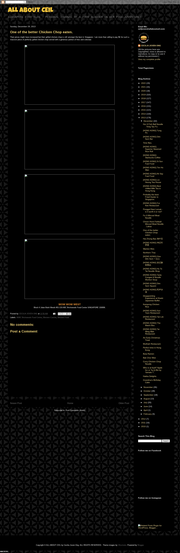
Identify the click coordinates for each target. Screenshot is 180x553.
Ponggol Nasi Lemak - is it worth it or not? (153, 210)
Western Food (63, 317)
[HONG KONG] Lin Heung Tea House (152, 181)
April (146, 410)
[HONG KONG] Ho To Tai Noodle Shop (152, 270)
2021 (143, 87)
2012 (143, 419)
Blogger (141, 545)
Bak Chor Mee (149, 358)
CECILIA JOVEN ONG (151, 45)
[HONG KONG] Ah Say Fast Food (153, 175)
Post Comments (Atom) (75, 410)
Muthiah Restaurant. (152, 344)
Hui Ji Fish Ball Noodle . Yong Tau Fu (153, 125)
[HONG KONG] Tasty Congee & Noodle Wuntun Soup (152, 277)
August (147, 399)
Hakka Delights (149, 376)
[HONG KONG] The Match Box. (151, 324)
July (146, 402)
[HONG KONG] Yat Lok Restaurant (153, 318)
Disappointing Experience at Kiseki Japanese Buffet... (153, 298)
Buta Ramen (148, 354)
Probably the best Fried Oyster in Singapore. (151, 196)
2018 (143, 98)
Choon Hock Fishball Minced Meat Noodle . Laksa (153, 224)
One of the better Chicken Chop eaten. (150, 232)
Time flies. (147, 143)
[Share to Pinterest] (69, 313)
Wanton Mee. (149, 249)
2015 (143, 110)
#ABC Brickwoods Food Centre (29, 317)
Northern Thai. (149, 252)
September (149, 395)
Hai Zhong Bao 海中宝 (153, 239)
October (147, 391)
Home (70, 403)
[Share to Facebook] (67, 313)
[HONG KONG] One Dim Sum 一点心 (152, 257)
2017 (143, 102)
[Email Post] (54, 314)
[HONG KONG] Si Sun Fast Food (153, 162)
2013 (143, 117)
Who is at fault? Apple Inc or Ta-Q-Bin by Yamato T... (152, 370)
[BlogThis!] (61, 313)
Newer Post (16, 403)
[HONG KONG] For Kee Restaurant (151, 204)
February (148, 414)
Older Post (124, 403)
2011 (143, 423)
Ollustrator (122, 545)
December (148, 121)
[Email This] (59, 313)
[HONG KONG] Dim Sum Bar (151, 138)
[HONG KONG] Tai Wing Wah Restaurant (151, 331)
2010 (143, 426)
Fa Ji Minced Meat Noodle (151, 216)
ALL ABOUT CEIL (30, 10)
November (148, 387)
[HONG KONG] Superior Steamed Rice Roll (152, 149)
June (146, 406)
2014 (143, 114)
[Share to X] (64, 313)
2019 (143, 94)
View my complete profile (149, 59)
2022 (143, 83)
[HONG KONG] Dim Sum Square (151, 284)
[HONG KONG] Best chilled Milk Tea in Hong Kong (152, 188)
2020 (143, 91)
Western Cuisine (49, 317)
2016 (143, 106)
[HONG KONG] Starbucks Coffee (151, 156)
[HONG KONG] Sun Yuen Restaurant (151, 312)
